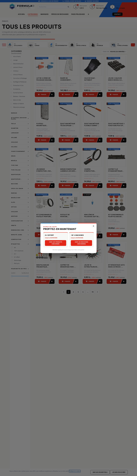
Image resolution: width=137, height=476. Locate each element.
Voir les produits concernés (55, 243)
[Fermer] (93, 226)
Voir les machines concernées (81, 243)
